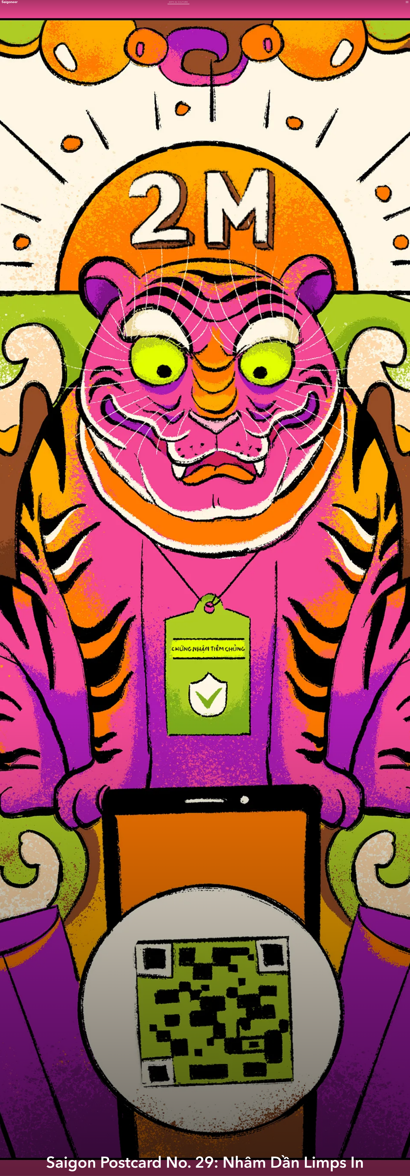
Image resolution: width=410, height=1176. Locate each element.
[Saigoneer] (10, 2)
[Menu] (407, 2)
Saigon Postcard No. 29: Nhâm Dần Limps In (205, 1162)
